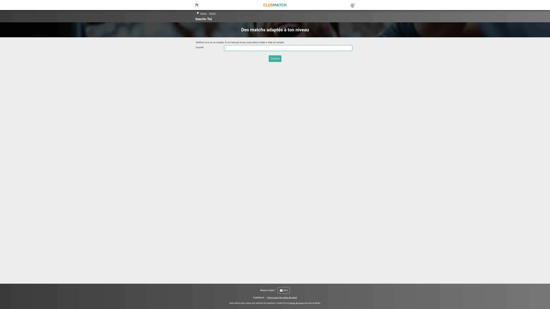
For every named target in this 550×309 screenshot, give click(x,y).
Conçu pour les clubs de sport (282, 297)
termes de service (297, 303)
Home (203, 13)
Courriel (199, 47)
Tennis (212, 13)
